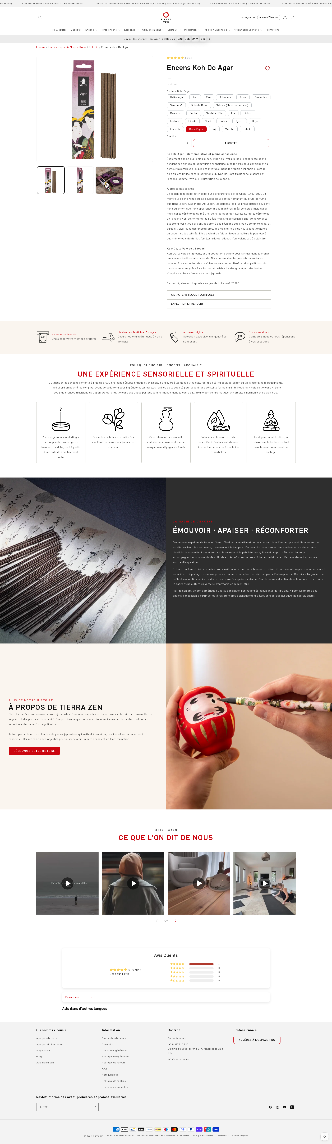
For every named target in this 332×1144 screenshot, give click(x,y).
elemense (130, 29)
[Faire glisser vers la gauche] (157, 920)
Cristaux (172, 29)
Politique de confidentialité (150, 1136)
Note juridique (110, 1074)
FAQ (104, 1068)
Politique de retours (114, 1062)
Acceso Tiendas (268, 17)
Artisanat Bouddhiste (246, 29)
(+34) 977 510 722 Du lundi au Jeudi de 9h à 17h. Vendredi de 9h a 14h (195, 1049)
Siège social (43, 1050)
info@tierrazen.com (179, 1059)
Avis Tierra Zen (45, 1062)
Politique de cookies (114, 1081)
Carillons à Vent (151, 29)
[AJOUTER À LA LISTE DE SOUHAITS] (266, 68)
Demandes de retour (114, 1038)
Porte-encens (109, 29)
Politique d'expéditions (115, 1056)
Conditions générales (114, 1050)
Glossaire (107, 1044)
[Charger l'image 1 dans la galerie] (50, 180)
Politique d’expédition (203, 1136)
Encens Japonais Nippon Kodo (67, 47)
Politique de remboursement (120, 1136)
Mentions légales (240, 1136)
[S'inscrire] (94, 1107)
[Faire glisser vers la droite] (175, 920)
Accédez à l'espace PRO (257, 1039)
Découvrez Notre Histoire (34, 751)
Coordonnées (223, 1136)
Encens (89, 29)
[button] (40, 17)
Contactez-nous (177, 1038)
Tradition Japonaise (215, 29)
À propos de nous (46, 1038)
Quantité (171, 136)
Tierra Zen (98, 1136)
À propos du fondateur (49, 1044)
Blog (39, 1056)
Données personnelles (115, 1087)
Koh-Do (93, 47)
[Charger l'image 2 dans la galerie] (80, 180)
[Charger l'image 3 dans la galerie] (109, 180)
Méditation (190, 29)
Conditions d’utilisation (177, 1136)
